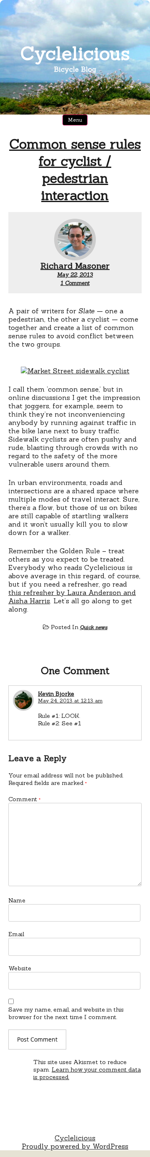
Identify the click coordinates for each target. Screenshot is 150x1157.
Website (19, 968)
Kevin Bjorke (56, 693)
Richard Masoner (75, 265)
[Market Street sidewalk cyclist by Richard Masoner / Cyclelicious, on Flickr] (75, 371)
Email (16, 934)
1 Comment (75, 283)
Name (16, 900)
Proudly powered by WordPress (75, 1146)
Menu (75, 120)
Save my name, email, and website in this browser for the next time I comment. (66, 1013)
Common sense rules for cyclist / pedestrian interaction (75, 169)
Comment (24, 799)
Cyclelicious (75, 53)
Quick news (94, 627)
